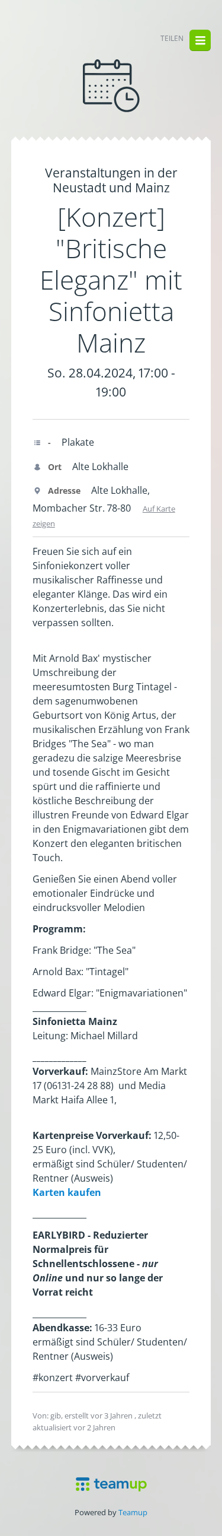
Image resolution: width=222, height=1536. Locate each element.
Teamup (132, 1512)
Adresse (63, 490)
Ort (54, 466)
